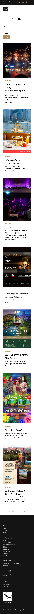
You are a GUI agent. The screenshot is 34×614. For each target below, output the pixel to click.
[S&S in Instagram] (15, 2)
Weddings (6, 565)
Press (6, 30)
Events (5, 532)
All (5, 26)
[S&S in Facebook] (19, 2)
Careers (5, 586)
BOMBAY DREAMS (9, 545)
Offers (7, 33)
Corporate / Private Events (11, 563)
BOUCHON (6, 549)
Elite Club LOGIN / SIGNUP (6, 2)
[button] (28, 10)
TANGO (5, 553)
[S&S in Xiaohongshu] (23, 2)
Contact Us (6, 584)
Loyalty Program (8, 574)
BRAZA (5, 547)
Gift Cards (6, 576)
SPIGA (5, 555)
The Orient (7, 543)
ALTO (4, 541)
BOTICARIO (6, 551)
